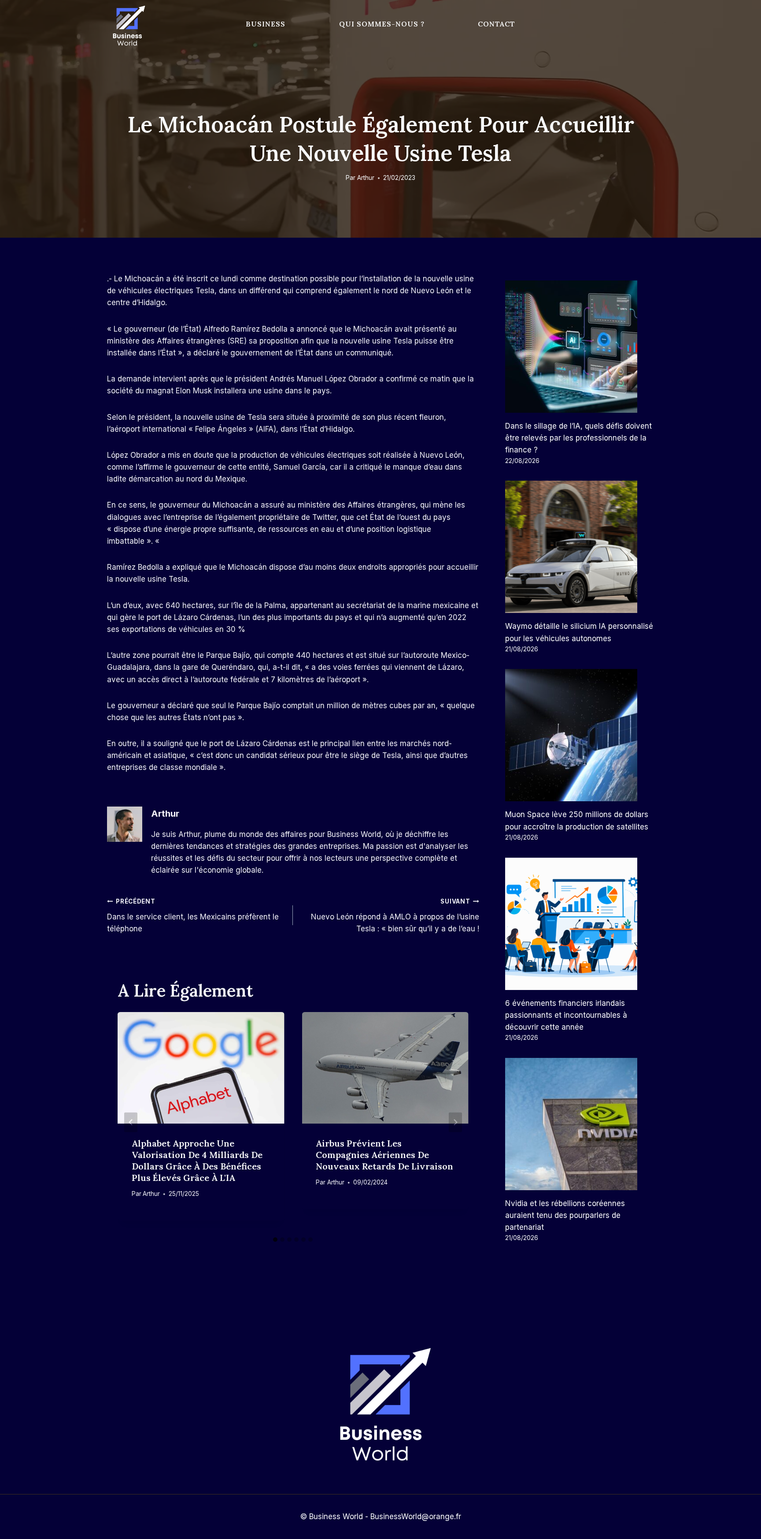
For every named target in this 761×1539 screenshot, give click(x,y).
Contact (496, 23)
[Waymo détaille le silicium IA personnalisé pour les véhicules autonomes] (579, 547)
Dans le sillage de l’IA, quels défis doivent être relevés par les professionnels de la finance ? (578, 438)
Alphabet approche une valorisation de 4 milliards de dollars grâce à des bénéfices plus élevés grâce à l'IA (197, 1160)
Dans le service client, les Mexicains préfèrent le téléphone (193, 915)
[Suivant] (455, 1122)
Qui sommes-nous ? (382, 23)
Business (265, 23)
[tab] (275, 1239)
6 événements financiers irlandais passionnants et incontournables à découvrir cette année (566, 1015)
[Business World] (127, 26)
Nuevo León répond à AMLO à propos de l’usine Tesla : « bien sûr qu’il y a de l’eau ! (395, 915)
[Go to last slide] (130, 1122)
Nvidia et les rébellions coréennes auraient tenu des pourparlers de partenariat (565, 1215)
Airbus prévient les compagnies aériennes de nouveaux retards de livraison (384, 1155)
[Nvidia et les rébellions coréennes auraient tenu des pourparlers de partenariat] (579, 1124)
